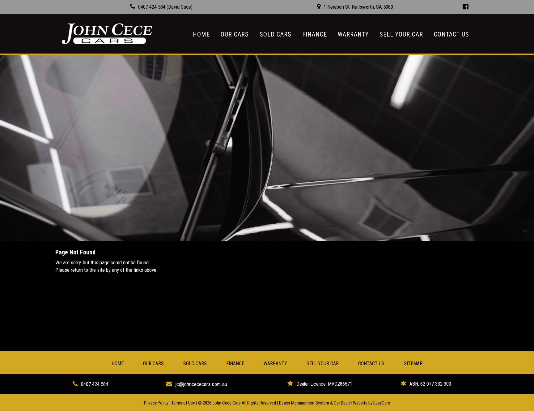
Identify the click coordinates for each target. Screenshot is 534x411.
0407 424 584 (94, 384)
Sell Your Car (401, 34)
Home (201, 34)
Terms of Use (184, 403)
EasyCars (381, 403)
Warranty (353, 34)
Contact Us (451, 34)
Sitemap (413, 363)
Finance (314, 34)
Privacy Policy (156, 403)
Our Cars (235, 34)
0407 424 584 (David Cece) (165, 7)
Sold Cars (275, 34)
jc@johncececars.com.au (201, 384)
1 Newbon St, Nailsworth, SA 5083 (358, 7)
